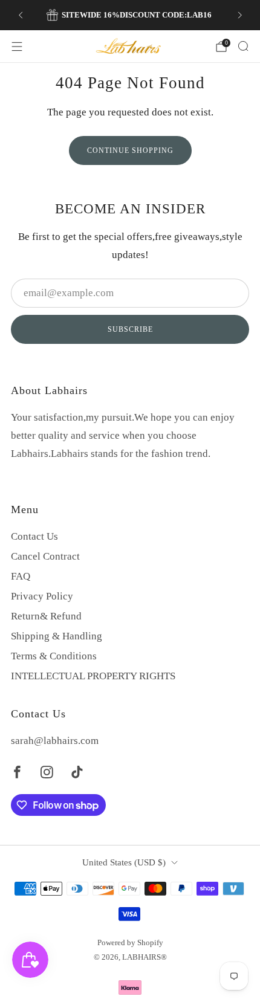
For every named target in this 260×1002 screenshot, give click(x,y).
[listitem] (130, 15)
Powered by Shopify (130, 942)
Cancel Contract (45, 556)
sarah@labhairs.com (55, 740)
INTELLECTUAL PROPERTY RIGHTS (93, 676)
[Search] (243, 46)
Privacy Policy (42, 596)
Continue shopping (130, 150)
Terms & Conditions (54, 656)
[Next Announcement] (240, 15)
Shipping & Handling (56, 636)
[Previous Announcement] (20, 15)
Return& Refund (46, 616)
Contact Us (34, 536)
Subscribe (130, 329)
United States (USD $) (124, 862)
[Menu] (17, 46)
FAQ (20, 576)
